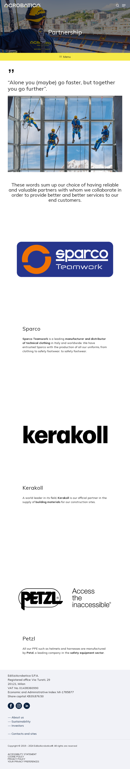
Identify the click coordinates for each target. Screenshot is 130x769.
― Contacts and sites (22, 734)
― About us (16, 717)
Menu (67, 57)
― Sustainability (19, 721)
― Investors (16, 725)
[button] (124, 5)
